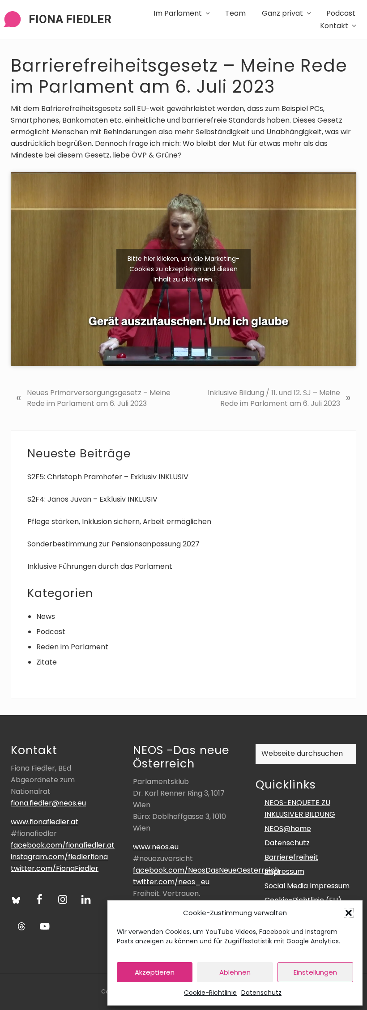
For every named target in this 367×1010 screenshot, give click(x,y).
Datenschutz (261, 992)
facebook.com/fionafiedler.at (63, 845)
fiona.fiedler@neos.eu (48, 803)
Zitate (46, 662)
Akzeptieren (155, 972)
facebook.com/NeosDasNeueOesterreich (206, 870)
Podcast (50, 631)
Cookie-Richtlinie (210, 992)
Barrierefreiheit (291, 857)
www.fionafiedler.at (44, 822)
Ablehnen (235, 972)
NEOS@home (288, 828)
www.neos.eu (156, 847)
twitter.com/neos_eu (171, 882)
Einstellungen (315, 972)
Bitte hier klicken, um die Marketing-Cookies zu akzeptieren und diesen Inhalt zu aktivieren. (183, 268)
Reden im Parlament (72, 647)
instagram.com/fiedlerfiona (59, 857)
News (45, 616)
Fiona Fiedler (70, 19)
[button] (348, 912)
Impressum (284, 871)
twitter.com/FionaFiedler (54, 868)
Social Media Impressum (307, 886)
